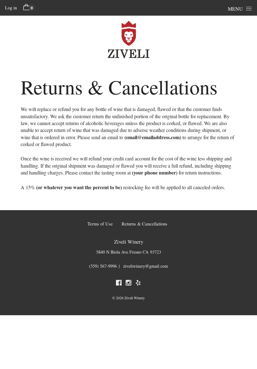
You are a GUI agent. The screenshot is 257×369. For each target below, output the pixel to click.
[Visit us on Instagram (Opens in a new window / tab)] (128, 284)
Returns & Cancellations (144, 224)
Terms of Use (100, 224)
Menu (235, 8)
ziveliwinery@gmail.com (145, 266)
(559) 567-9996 (103, 266)
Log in (11, 8)
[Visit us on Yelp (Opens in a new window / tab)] (138, 284)
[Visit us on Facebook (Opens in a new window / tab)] (119, 284)
